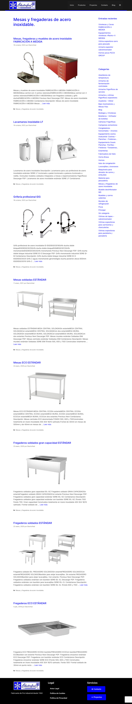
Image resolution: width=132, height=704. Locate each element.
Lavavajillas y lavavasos (108, 166)
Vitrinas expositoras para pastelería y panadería (106, 233)
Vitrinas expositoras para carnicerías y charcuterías (106, 224)
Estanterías (103, 151)
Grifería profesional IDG (27, 196)
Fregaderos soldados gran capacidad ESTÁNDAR (42, 442)
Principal (101, 210)
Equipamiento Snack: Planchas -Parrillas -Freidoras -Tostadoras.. (108, 145)
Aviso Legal (54, 688)
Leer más (46, 103)
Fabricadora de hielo (107, 154)
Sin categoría (103, 213)
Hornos (101, 160)
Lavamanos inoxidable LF (28, 121)
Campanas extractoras (107, 125)
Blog (113, 5)
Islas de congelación (106, 163)
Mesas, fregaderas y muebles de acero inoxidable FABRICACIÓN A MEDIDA (42, 40)
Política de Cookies (57, 693)
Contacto (104, 5)
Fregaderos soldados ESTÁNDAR (32, 523)
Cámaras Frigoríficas (107, 122)
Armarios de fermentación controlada (103, 83)
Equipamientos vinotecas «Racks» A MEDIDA (107, 35)
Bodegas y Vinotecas (107, 113)
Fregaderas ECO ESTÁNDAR (29, 603)
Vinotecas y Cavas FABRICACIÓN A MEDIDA (106, 27)
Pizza (100, 207)
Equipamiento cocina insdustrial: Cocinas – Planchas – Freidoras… (107, 136)
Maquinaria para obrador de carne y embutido (106, 172)
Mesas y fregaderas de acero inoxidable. (30, 109)
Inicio (72, 5)
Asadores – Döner (105, 101)
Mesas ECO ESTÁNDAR (27, 362)
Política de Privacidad (58, 698)
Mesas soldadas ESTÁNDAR (29, 279)
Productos (81, 5)
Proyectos (93, 5)
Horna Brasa (103, 157)
